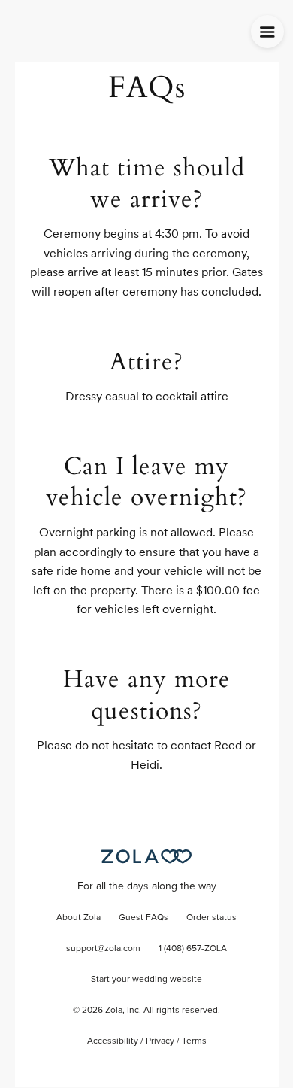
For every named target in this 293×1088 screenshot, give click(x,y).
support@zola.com (103, 948)
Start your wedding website (146, 979)
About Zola (78, 917)
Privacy (160, 1041)
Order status (211, 917)
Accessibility (112, 1041)
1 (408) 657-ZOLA (193, 948)
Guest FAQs (143, 917)
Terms (194, 1041)
